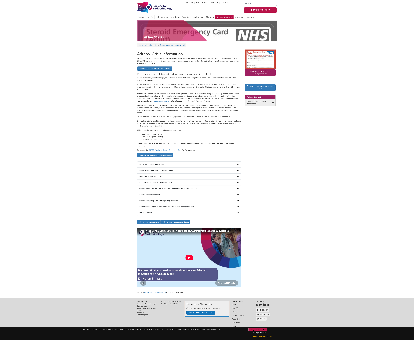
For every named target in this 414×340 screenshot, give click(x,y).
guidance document (161, 101)
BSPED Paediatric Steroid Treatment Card (165, 150)
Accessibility (236, 319)
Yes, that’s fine (257, 329)
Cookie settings (238, 315)
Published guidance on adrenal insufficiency (156, 170)
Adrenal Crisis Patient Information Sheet (156, 155)
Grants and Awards (179, 17)
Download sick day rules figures (176, 222)
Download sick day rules (149, 222)
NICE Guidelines (145, 213)
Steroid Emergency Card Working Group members (158, 201)
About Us (189, 3)
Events (150, 17)
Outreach (239, 17)
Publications (162, 17)
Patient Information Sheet (149, 195)
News (141, 17)
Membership (198, 17)
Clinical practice (224, 17)
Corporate (213, 3)
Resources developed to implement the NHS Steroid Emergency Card (166, 207)
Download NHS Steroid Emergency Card (261, 72)
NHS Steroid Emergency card (150, 176)
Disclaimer (236, 323)
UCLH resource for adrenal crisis (152, 164)
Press (204, 3)
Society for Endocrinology (146, 304)
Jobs (198, 3)
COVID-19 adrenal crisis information (256, 102)
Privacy (234, 312)
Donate (250, 17)
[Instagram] (268, 305)
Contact (224, 3)
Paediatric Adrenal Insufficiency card (261, 87)
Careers (210, 17)
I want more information (262, 336)
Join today (200, 313)
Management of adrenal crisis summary (155, 68)
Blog (234, 308)
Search (234, 326)
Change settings (259, 333)
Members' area (261, 10)
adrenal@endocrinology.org (155, 292)
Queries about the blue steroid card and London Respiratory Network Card (168, 188)
